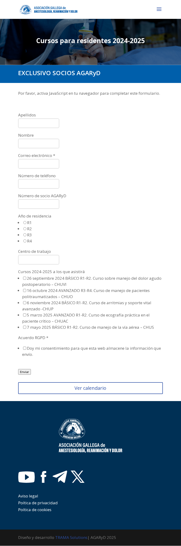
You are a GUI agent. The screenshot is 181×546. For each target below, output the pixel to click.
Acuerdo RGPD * (33, 337)
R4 (29, 241)
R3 (29, 235)
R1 (29, 222)
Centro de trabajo (34, 251)
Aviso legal (28, 496)
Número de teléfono (37, 175)
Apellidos (27, 115)
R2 (29, 228)
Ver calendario (90, 388)
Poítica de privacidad (38, 502)
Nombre (26, 135)
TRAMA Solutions (71, 537)
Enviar (24, 372)
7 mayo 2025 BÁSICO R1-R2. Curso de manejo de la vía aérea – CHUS (90, 327)
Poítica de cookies (34, 509)
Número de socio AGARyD (42, 195)
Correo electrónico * (36, 155)
